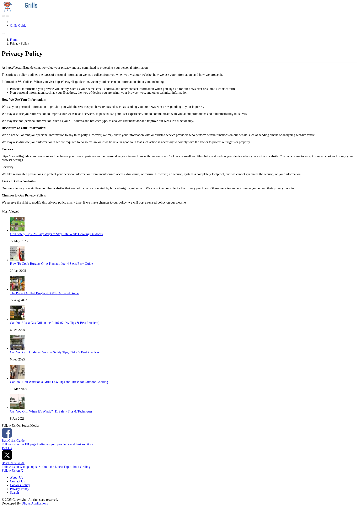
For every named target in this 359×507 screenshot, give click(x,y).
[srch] (3, 15)
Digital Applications (35, 503)
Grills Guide (18, 25)
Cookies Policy (20, 485)
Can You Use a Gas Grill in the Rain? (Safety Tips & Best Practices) (54, 322)
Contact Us (17, 481)
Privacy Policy (19, 489)
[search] (3, 33)
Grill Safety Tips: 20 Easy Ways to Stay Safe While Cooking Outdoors (56, 234)
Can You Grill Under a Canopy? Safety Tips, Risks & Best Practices (54, 352)
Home (14, 39)
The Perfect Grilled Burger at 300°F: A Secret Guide (44, 293)
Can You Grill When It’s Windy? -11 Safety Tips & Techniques (51, 411)
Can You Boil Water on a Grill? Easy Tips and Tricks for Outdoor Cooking (59, 382)
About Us (16, 477)
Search (14, 492)
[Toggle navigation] (7, 15)
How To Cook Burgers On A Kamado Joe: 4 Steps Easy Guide (51, 263)
